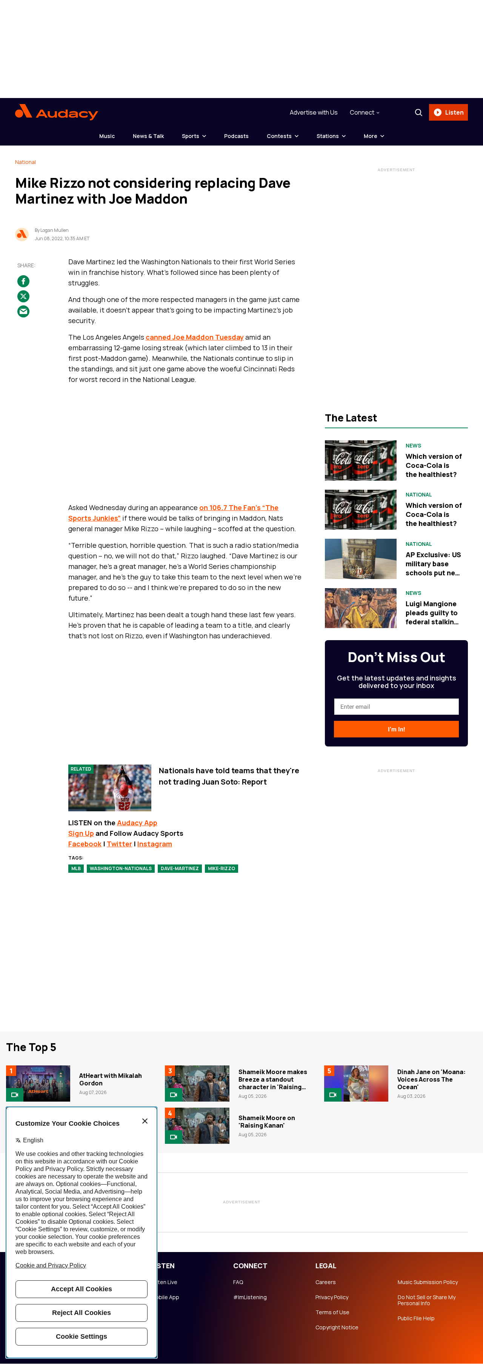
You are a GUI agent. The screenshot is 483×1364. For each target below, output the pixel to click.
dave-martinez (180, 868)
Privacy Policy (331, 1297)
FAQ (238, 1282)
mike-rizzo (221, 868)
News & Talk (148, 135)
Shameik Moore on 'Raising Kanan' (266, 1122)
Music (107, 135)
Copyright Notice (336, 1327)
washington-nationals (121, 868)
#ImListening (250, 1297)
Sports (190, 135)
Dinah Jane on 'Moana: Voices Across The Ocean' (431, 1079)
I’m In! (396, 729)
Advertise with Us (314, 112)
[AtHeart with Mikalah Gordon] (38, 1083)
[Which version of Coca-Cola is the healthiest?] (360, 460)
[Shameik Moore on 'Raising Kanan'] (197, 1126)
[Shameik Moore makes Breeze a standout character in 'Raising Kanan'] (197, 1083)
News (413, 446)
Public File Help (416, 1318)
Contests (279, 135)
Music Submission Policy (428, 1282)
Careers (325, 1282)
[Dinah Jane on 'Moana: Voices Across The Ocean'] (356, 1083)
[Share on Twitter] (23, 296)
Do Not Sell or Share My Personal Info (426, 1300)
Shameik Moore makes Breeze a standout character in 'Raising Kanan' (272, 1083)
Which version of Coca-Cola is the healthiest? (434, 465)
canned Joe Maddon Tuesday (195, 337)
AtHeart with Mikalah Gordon (110, 1079)
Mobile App (165, 1297)
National (25, 162)
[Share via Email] (23, 311)
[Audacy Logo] (56, 112)
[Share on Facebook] (23, 281)
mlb (76, 868)
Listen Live (164, 1282)
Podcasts (236, 135)
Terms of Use (332, 1312)
